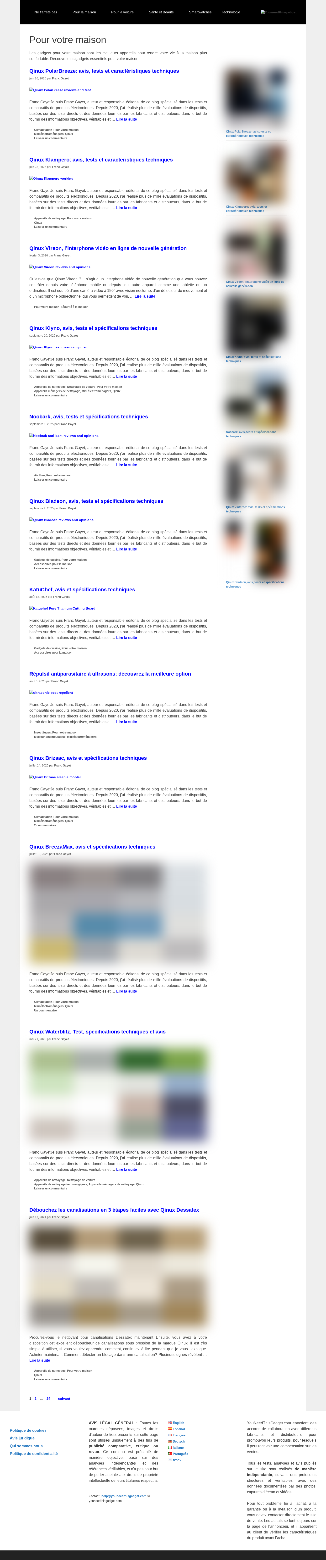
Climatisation (43, 130)
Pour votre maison (66, 130)
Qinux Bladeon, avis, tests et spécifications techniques (96, 501)
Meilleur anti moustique (50, 736)
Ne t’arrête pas (45, 12)
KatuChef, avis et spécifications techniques (82, 590)
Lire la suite (126, 119)
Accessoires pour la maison (53, 564)
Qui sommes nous (26, 1446)
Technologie (231, 12)
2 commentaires (45, 825)
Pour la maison (84, 12)
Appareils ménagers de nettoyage (57, 391)
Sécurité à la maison (74, 307)
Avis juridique (22, 1438)
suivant (62, 1398)
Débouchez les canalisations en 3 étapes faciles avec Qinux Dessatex (114, 1210)
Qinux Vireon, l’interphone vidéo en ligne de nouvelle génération (108, 248)
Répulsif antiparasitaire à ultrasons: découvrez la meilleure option (110, 674)
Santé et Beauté (161, 12)
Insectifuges (42, 732)
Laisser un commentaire (50, 138)
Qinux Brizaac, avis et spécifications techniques (88, 758)
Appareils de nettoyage (50, 218)
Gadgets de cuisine (47, 559)
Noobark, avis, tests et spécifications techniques (88, 417)
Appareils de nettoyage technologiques (60, 1184)
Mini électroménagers (49, 134)
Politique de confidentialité (34, 1453)
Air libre (39, 475)
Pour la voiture (122, 12)
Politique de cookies (28, 1430)
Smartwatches (200, 12)
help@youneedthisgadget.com (124, 1496)
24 (49, 1398)
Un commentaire (45, 1010)
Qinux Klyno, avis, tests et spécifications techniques (93, 328)
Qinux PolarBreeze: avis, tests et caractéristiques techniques (104, 71)
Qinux (69, 134)
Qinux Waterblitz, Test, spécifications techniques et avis (97, 1032)
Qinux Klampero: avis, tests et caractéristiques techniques (101, 160)
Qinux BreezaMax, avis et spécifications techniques (92, 847)
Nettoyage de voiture (81, 387)
